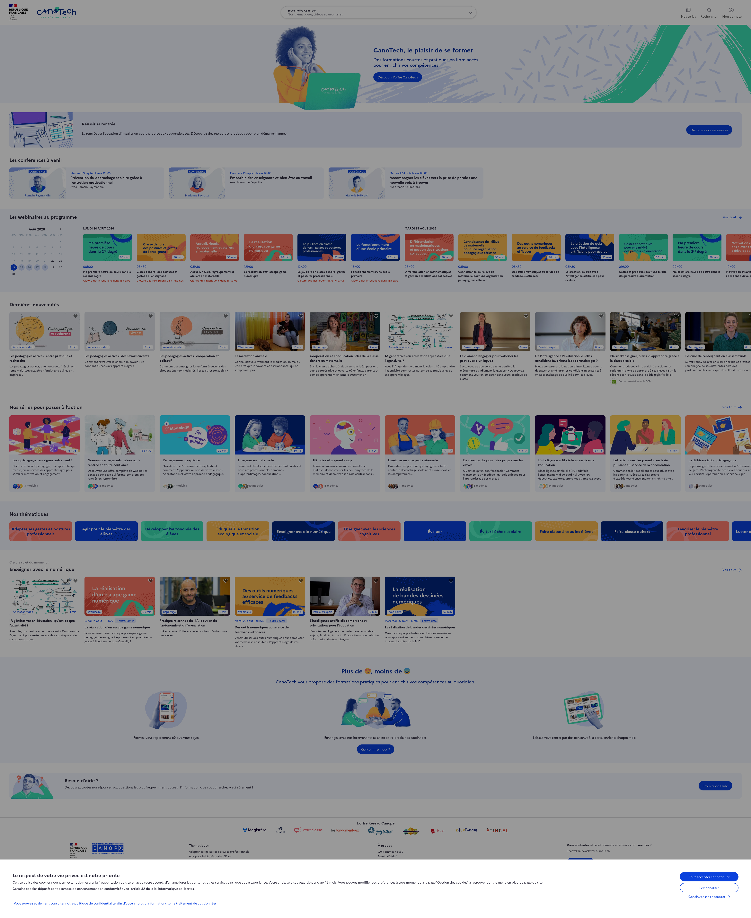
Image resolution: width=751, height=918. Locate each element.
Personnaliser (709, 888)
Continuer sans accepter (706, 896)
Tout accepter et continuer (709, 877)
